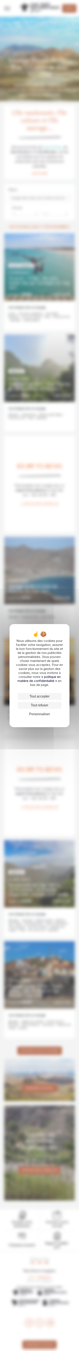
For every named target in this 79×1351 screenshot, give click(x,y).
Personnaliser (39, 714)
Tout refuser (39, 705)
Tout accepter (39, 696)
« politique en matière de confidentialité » (39, 679)
